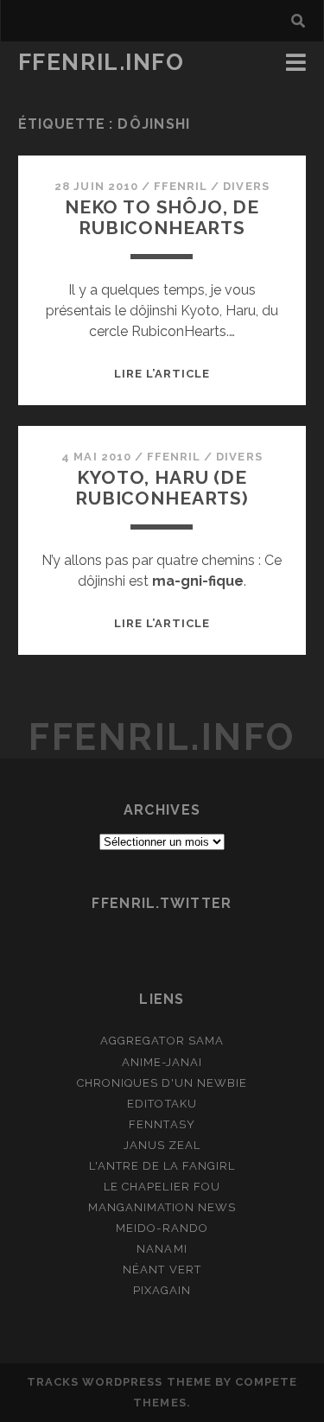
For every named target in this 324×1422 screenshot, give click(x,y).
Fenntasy (161, 1124)
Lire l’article (162, 373)
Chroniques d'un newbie (162, 1082)
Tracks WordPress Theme (119, 1381)
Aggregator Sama (162, 1040)
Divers (246, 186)
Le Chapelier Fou (162, 1186)
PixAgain (162, 1290)
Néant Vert (161, 1269)
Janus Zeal (162, 1145)
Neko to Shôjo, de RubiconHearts (162, 217)
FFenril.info (101, 62)
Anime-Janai (162, 1062)
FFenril (180, 186)
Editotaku (161, 1103)
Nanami (162, 1248)
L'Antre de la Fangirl (162, 1165)
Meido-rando (161, 1228)
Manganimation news (162, 1207)
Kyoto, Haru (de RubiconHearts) (162, 488)
